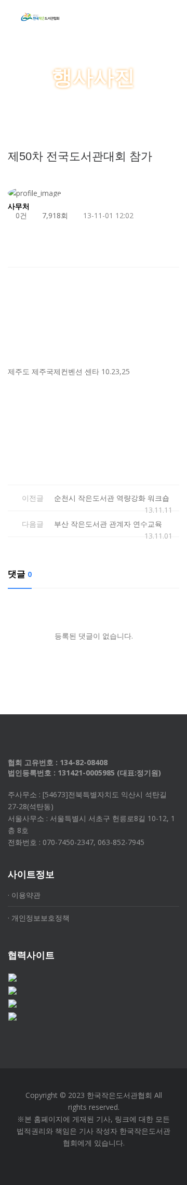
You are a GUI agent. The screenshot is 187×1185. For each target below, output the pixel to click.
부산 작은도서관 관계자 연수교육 (108, 524)
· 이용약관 (24, 895)
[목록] (168, 247)
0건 (20, 215)
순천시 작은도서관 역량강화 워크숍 (111, 498)
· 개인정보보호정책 (39, 918)
